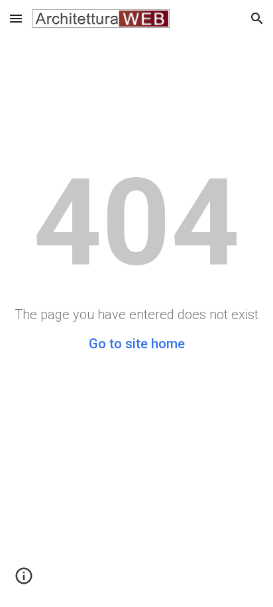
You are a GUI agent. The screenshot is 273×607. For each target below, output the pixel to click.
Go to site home (137, 344)
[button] (16, 18)
